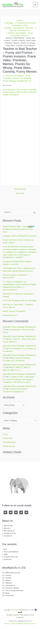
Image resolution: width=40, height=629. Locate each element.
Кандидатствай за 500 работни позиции (19, 236)
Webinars (9, 583)
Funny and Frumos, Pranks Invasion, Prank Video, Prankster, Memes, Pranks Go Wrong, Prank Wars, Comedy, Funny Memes (20, 92)
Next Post (20, 193)
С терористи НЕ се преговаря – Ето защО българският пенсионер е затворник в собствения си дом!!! (19, 379)
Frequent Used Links (11, 557)
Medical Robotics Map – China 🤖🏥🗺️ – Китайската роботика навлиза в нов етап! (19, 229)
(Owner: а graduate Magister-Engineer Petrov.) (20, 623)
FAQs (6, 554)
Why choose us (9, 531)
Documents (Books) (12, 588)
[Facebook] (5, 512)
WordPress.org (9, 446)
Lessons (8, 575)
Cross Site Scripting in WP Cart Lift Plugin (19, 301)
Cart (5, 549)
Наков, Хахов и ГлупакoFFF (14, 311)
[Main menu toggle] (35, 4)
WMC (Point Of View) (13, 573)
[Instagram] (16, 512)
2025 (16, 610)
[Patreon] (26, 512)
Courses (8, 578)
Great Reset (10, 595)
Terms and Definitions (11, 552)
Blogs (7, 593)
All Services (8, 559)
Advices (8, 580)
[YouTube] (10, 512)
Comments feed (9, 442)
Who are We (8, 525)
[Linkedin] (21, 512)
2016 (12, 610)
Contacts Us (8, 536)
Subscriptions (10, 585)
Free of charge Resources (14, 590)
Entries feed (7, 438)
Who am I (7, 528)
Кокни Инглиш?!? (10, 315)
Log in (5, 434)
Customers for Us (10, 533)
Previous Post (20, 189)
